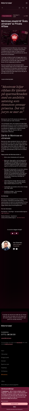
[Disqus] (14, 277)
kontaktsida (19, 342)
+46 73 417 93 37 (5, 213)
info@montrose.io (9, 344)
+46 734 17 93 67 (21, 217)
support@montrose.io (6, 338)
